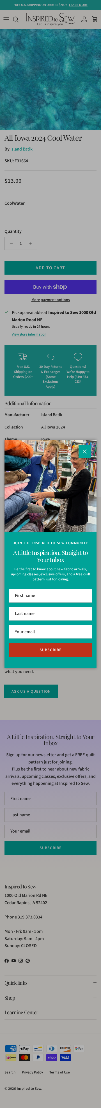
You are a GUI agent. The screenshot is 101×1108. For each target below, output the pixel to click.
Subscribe (50, 650)
